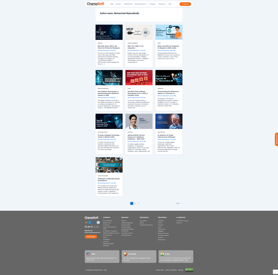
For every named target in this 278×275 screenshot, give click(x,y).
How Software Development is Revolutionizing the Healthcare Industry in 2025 (108, 93)
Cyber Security (161, 132)
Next (178, 203)
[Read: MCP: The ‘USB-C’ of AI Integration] (138, 32)
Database (100, 43)
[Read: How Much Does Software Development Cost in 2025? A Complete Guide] (138, 77)
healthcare (130, 132)
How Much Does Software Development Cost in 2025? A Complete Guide (138, 93)
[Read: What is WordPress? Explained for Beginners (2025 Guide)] (168, 32)
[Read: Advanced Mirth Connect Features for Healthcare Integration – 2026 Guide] (138, 121)
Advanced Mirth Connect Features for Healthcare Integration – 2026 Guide (136, 137)
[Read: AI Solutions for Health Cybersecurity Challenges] (168, 121)
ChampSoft (96, 270)
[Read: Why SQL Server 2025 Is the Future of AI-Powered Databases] (109, 32)
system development (103, 175)
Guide (159, 43)
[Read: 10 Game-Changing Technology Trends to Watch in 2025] (109, 121)
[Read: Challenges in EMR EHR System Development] (109, 165)
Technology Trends (102, 132)
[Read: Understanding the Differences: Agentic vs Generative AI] (168, 77)
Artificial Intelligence (133, 43)
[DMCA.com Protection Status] (189, 270)
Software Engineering (103, 88)
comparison (160, 88)
